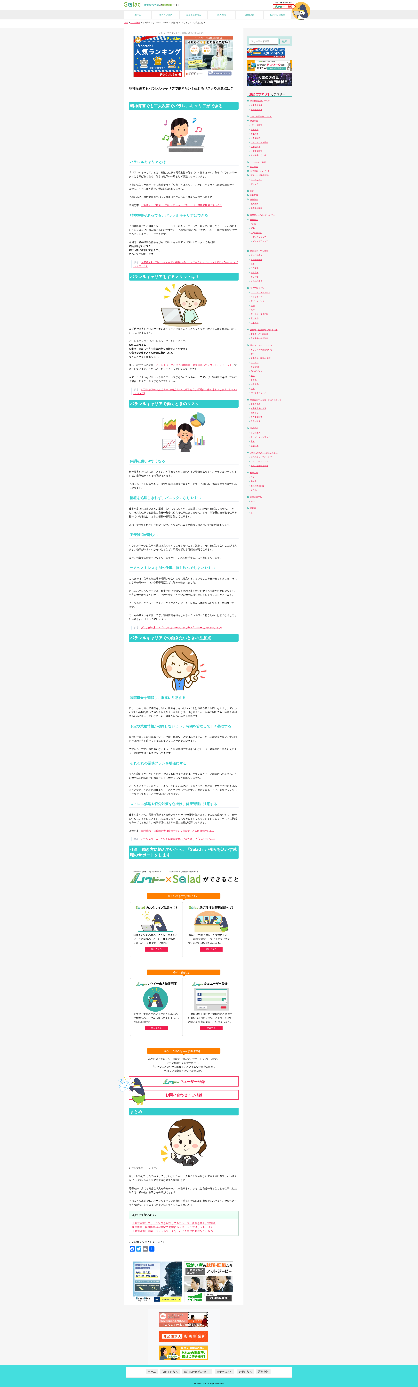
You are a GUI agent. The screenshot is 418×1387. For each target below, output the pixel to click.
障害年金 (254, 413)
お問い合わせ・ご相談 (183, 1095)
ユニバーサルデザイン (260, 292)
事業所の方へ (224, 1371)
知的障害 (254, 166)
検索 (284, 41)
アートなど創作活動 (259, 314)
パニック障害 (256, 125)
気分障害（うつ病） (259, 155)
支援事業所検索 (193, 14)
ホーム (138, 14)
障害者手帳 (255, 404)
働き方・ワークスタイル (261, 345)
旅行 (253, 309)
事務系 (254, 481)
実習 (253, 441)
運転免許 (254, 318)
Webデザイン (256, 371)
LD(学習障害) (256, 232)
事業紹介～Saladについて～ (262, 215)
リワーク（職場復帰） (260, 175)
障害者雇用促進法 (258, 408)
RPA (252, 354)
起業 (253, 388)
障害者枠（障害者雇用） (261, 358)
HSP (252, 191)
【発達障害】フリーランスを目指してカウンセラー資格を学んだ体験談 (174, 1223)
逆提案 (253, 508)
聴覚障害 (254, 204)
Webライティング (258, 392)
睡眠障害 (254, 134)
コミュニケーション (259, 461)
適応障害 (254, 129)
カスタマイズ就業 (258, 162)
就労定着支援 (256, 105)
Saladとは (249, 14)
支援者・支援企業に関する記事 (264, 329)
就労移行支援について (197, 1371)
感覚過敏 (254, 272)
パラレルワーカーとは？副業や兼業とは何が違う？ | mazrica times (178, 839)
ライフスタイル (257, 288)
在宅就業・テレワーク (260, 171)
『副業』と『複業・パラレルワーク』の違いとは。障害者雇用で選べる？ (181, 205)
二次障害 (254, 268)
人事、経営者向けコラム (261, 116)
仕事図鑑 (254, 472)
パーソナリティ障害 (259, 142)
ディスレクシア (259, 237)
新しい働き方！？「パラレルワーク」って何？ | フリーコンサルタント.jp (181, 627)
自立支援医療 (256, 417)
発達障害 (254, 219)
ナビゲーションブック (260, 437)
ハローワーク (256, 179)
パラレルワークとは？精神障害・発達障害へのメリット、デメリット (194, 364)
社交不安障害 (256, 151)
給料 (253, 375)
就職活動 (254, 428)
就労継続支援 (256, 109)
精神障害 (254, 120)
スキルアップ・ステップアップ (264, 452)
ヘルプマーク (256, 297)
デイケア (254, 184)
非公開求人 (255, 433)
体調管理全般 (256, 259)
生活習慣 (254, 277)
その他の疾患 (256, 281)
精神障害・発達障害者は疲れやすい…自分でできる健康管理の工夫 (177, 830)
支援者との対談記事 (259, 334)
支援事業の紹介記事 (259, 338)
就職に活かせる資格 (259, 465)
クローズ (254, 362)
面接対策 (254, 445)
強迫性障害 (255, 146)
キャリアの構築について (261, 350)
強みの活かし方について (261, 457)
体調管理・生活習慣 (259, 251)
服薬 (253, 264)
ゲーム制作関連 (257, 485)
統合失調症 (255, 138)
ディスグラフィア (260, 241)
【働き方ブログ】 (259, 94)
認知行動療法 (256, 255)
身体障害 (254, 199)
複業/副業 (255, 367)
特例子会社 (255, 384)
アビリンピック (257, 301)
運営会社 (263, 1371)
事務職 (254, 380)
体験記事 (254, 195)
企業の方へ (245, 1371)
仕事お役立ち (256, 497)
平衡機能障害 (256, 208)
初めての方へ (170, 1371)
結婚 (253, 305)
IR (251, 512)
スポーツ (254, 322)
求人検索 (221, 14)
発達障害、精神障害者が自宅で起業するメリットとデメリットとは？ (172, 1227)
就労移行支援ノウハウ (260, 101)
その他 (254, 490)
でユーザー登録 (192, 1082)
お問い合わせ (278, 14)
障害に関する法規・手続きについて (265, 400)
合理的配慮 (255, 421)
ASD (253, 228)
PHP (253, 501)
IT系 (252, 477)
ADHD (253, 224)
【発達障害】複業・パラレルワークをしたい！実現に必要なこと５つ (172, 1231)
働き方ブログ (165, 14)
